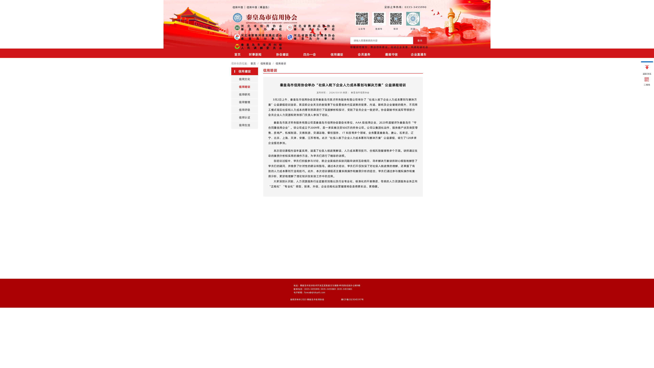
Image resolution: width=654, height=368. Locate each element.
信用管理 (244, 102)
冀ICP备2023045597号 (352, 299)
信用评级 (244, 110)
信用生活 (244, 125)
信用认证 (244, 117)
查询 (419, 40)
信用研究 (244, 94)
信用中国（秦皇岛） (258, 7)
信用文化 (244, 79)
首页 (237, 54)
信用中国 (237, 7)
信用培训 (281, 63)
